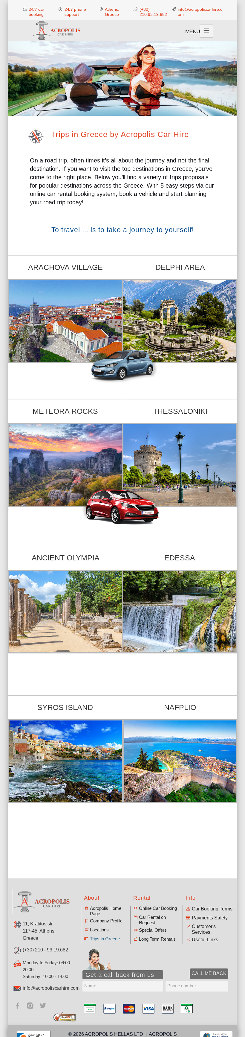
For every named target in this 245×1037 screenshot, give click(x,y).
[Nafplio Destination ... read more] (180, 761)
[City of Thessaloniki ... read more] (180, 465)
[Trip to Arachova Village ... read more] (65, 321)
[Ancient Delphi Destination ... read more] (179, 321)
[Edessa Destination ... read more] (179, 611)
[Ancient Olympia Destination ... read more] (65, 611)
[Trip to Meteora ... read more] (65, 465)
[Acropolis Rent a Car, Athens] (42, 901)
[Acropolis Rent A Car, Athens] (57, 30)
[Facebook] (17, 1005)
